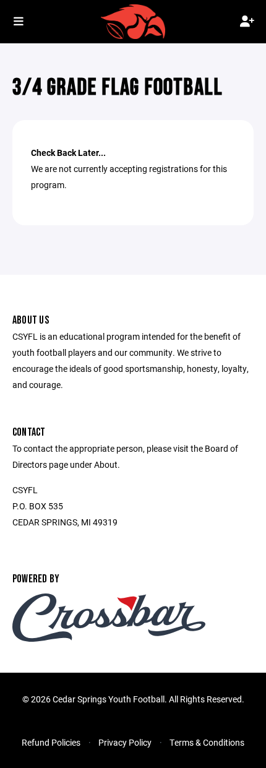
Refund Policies (51, 742)
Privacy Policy (125, 742)
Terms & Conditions (206, 742)
